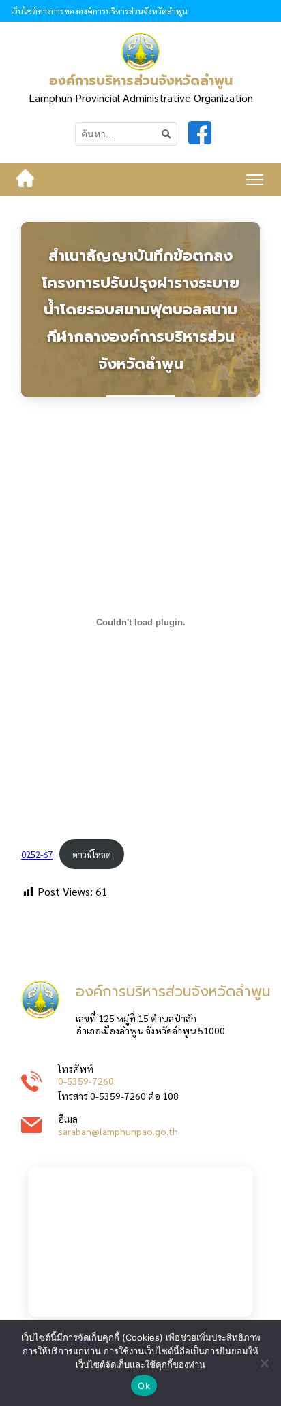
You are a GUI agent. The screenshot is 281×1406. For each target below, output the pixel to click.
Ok (144, 1385)
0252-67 (37, 854)
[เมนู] (254, 179)
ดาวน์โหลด (91, 854)
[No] (264, 1363)
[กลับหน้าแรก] (25, 179)
